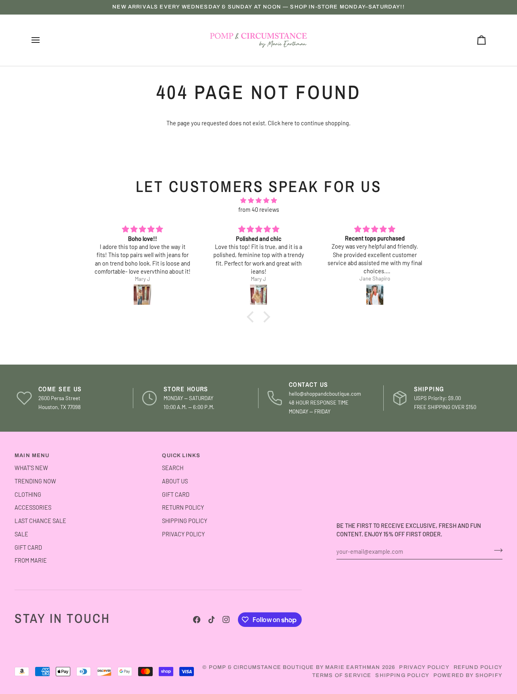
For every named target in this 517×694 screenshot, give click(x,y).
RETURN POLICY (183, 507)
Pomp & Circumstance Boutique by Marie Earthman (294, 667)
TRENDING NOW (35, 481)
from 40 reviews (258, 209)
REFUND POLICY (478, 667)
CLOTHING (28, 494)
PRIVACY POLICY (183, 534)
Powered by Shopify (467, 675)
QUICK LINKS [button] (181, 455)
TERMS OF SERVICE (342, 675)
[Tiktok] (211, 619)
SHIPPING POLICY (184, 520)
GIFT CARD (28, 547)
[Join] (495, 550)
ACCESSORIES (33, 507)
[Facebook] (196, 619)
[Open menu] (43, 40)
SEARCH (172, 467)
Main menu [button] (32, 455)
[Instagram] (226, 619)
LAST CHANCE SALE (40, 520)
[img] (258, 200)
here (287, 123)
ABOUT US (175, 481)
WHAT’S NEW (31, 467)
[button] (252, 317)
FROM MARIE (31, 560)
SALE (21, 534)
